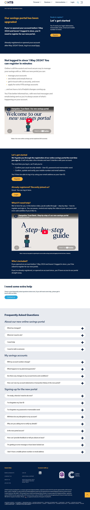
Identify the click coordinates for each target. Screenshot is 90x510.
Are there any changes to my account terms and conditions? (27, 376)
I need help (11, 342)
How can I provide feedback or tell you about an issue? (25, 438)
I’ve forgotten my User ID (15, 403)
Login (16, 195)
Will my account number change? (18, 362)
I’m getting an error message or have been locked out (25, 445)
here (38, 45)
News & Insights (9, 472)
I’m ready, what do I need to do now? (20, 396)
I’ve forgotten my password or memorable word (23, 410)
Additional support (28, 476)
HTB (6, 8)
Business (47, 2)
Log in (24, 472)
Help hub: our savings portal (14, 8)
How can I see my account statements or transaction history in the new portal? (33, 383)
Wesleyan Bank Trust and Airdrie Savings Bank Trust (28, 481)
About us (7, 479)
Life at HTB (8, 483)
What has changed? (14, 328)
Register (55, 35)
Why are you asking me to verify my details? (22, 424)
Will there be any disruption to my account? (22, 417)
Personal (36, 2)
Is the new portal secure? (15, 431)
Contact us (11, 297)
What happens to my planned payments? (21, 369)
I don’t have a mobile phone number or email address (25, 452)
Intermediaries (60, 2)
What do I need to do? (14, 335)
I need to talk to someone (16, 349)
